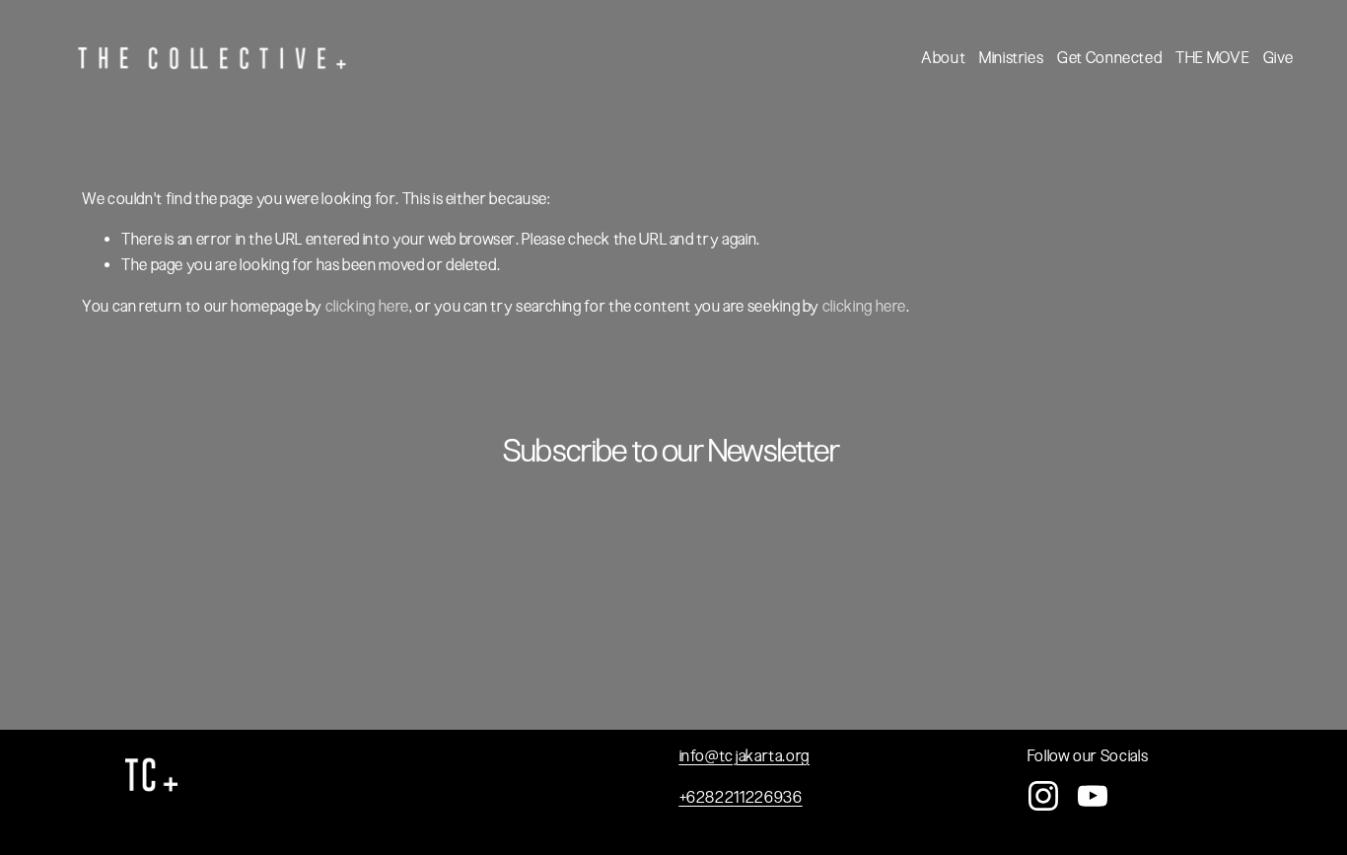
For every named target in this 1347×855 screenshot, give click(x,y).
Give (1278, 57)
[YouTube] (1092, 796)
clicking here (367, 306)
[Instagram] (1043, 796)
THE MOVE (1212, 57)
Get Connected (1109, 57)
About (943, 57)
